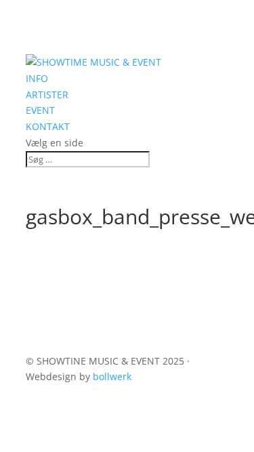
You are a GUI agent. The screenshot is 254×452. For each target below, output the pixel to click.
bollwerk (112, 376)
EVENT (40, 110)
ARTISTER (47, 94)
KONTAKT (48, 126)
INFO (37, 78)
